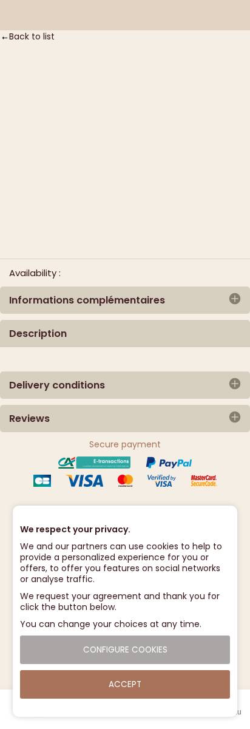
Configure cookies (125, 650)
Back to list (32, 36)
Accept (125, 684)
